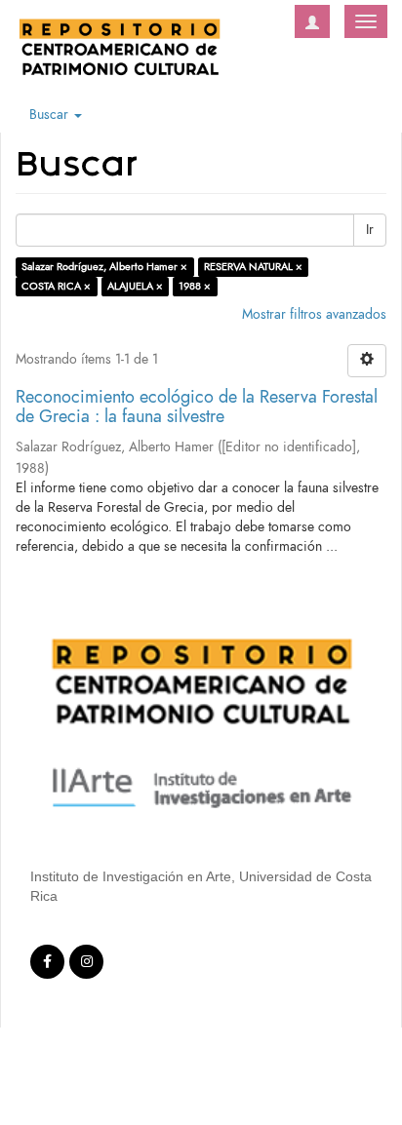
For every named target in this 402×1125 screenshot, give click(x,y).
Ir (370, 229)
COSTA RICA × (56, 286)
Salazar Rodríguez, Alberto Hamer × (104, 266)
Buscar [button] (50, 114)
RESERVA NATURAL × (253, 266)
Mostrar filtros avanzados (314, 314)
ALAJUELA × (135, 286)
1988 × (195, 286)
